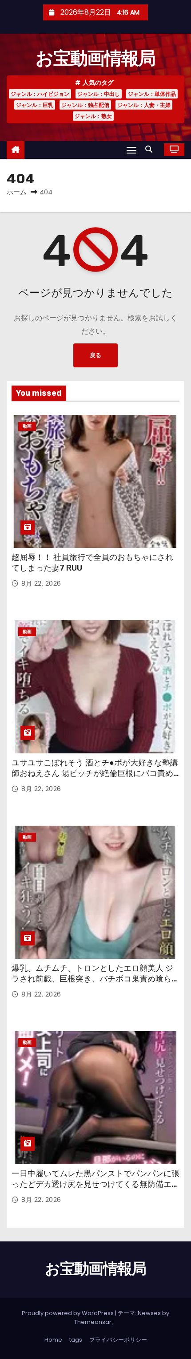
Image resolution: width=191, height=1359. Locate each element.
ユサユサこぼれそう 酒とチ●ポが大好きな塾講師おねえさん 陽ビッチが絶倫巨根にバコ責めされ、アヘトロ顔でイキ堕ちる (95, 773)
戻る (95, 355)
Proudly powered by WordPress (68, 1313)
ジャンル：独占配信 (85, 105)
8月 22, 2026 (41, 583)
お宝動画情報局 (95, 58)
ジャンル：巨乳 (34, 105)
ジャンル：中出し (98, 94)
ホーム (17, 192)
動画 (27, 426)
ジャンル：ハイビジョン (40, 94)
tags (75, 1339)
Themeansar (92, 1322)
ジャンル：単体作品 (152, 94)
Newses (149, 1313)
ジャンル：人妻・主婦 (144, 105)
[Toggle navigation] (131, 149)
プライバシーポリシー (118, 1339)
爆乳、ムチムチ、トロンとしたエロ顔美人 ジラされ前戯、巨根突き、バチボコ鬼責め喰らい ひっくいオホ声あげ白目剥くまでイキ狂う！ (95, 978)
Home (53, 1339)
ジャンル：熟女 (93, 116)
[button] (151, 149)
